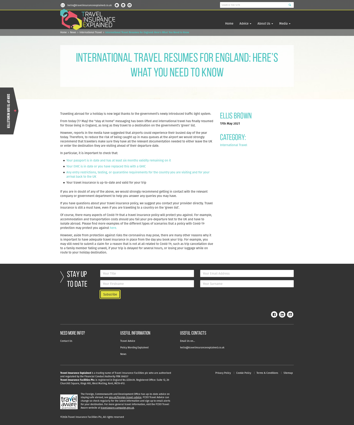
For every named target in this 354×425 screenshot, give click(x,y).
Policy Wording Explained (134, 347)
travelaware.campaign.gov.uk (117, 407)
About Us (264, 23)
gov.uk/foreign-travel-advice (125, 397)
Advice (244, 23)
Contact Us (66, 341)
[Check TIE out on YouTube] (129, 5)
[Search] (290, 5)
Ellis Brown (236, 116)
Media (283, 23)
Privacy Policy (223, 373)
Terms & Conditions (267, 373)
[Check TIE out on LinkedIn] (123, 5)
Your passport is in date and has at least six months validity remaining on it (118, 160)
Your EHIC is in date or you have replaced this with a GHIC (106, 166)
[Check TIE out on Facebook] (116, 5)
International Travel (90, 32)
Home (229, 23)
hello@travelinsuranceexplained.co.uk (202, 347)
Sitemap (288, 373)
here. (113, 228)
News (73, 32)
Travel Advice (127, 341)
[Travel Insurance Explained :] (88, 20)
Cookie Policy (243, 373)
